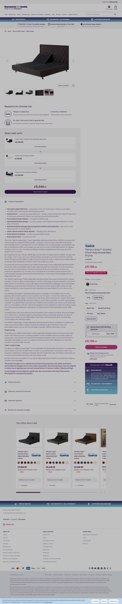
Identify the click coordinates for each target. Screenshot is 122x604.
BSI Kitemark (7, 547)
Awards (5, 538)
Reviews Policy (83, 575)
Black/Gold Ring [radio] (104, 308)
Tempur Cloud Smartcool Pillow (24, 156)
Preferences (114, 601)
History (5, 535)
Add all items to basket (40, 192)
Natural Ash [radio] (91, 319)
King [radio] (88, 298)
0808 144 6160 (113, 2)
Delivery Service (48, 544)
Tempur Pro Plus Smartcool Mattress (26, 172)
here (20, 361)
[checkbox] (89, 334)
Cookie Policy (67, 575)
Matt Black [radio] (101, 314)
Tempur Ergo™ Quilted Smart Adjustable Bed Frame (31, 139)
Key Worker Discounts (49, 562)
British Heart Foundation (90, 535)
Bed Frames (30, 31)
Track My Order (48, 547)
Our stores (6, 541)
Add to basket (101, 347)
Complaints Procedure (101, 575)
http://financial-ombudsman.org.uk (99, 593)
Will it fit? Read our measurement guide (97, 293)
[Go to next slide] (73, 61)
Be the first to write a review (94, 262)
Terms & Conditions (58, 575)
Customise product (40, 146)
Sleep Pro (46, 556)
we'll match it (108, 375)
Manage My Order (48, 541)
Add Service (95, 334)
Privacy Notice (48, 575)
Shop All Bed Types (19, 31)
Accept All (95, 601)
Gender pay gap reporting (11, 556)
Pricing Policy (75, 575)
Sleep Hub (10, 524)
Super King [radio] (98, 298)
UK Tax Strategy (8, 550)
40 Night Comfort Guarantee (52, 559)
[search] (114, 14)
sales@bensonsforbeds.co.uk (16, 513)
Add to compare (63, 85)
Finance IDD (91, 575)
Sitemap (110, 575)
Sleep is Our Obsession (10, 559)
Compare (24, 485)
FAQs (44, 538)
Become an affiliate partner (11, 562)
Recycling (46, 550)
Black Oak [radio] (90, 308)
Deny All (104, 601)
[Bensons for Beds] (16, 8)
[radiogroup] (101, 297)
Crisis (84, 538)
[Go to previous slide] (7, 61)
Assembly (46, 553)
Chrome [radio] (90, 314)
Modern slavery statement (11, 553)
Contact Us (46, 535)
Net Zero (85, 544)
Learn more (93, 359)
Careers (5, 544)
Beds (9, 31)
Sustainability (87, 541)
